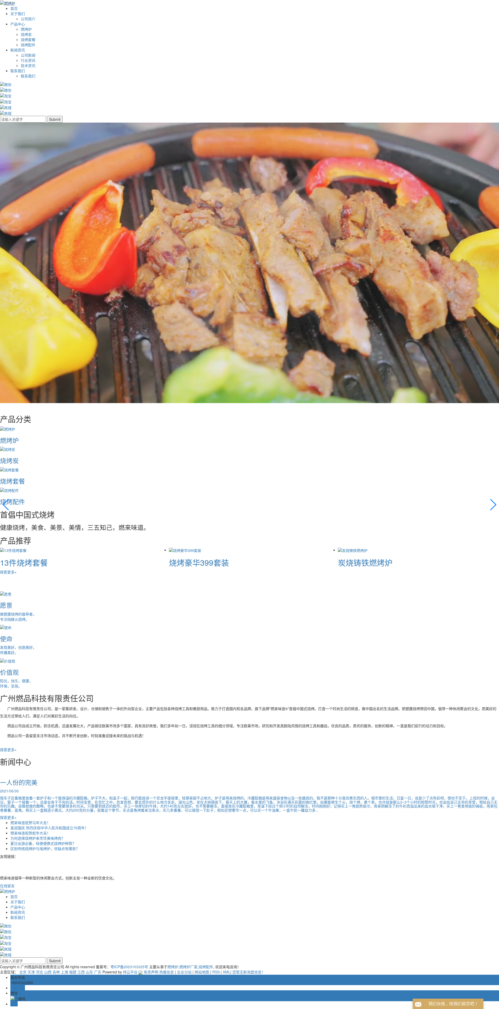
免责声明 (151, 971)
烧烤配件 (28, 44)
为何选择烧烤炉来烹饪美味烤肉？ (37, 838)
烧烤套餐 (28, 39)
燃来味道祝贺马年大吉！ (30, 822)
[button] (6, 504)
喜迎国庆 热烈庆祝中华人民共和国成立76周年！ (49, 827)
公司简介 (28, 18)
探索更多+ (8, 571)
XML (226, 971)
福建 (72, 971)
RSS (216, 971)
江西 (81, 971)
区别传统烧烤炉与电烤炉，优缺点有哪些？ (45, 848)
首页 (14, 8)
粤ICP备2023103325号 (129, 966)
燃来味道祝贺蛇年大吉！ (30, 833)
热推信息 (166, 971)
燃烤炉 (26, 29)
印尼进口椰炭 (361, 562)
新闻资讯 (17, 49)
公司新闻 (28, 55)
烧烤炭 (26, 34)
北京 (23, 971)
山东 (89, 971)
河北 (39, 971)
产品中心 (17, 23)
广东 (97, 971)
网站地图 (202, 971)
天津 (31, 971)
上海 (64, 971)
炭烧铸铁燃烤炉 (27, 562)
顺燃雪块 (184, 562)
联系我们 (17, 70)
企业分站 (184, 971)
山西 (47, 971)
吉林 (56, 971)
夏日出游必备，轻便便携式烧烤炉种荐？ (43, 843)
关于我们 (17, 13)
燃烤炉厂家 (188, 966)
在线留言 (7, 885)
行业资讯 (28, 60)
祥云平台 (130, 971)
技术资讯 (28, 65)
